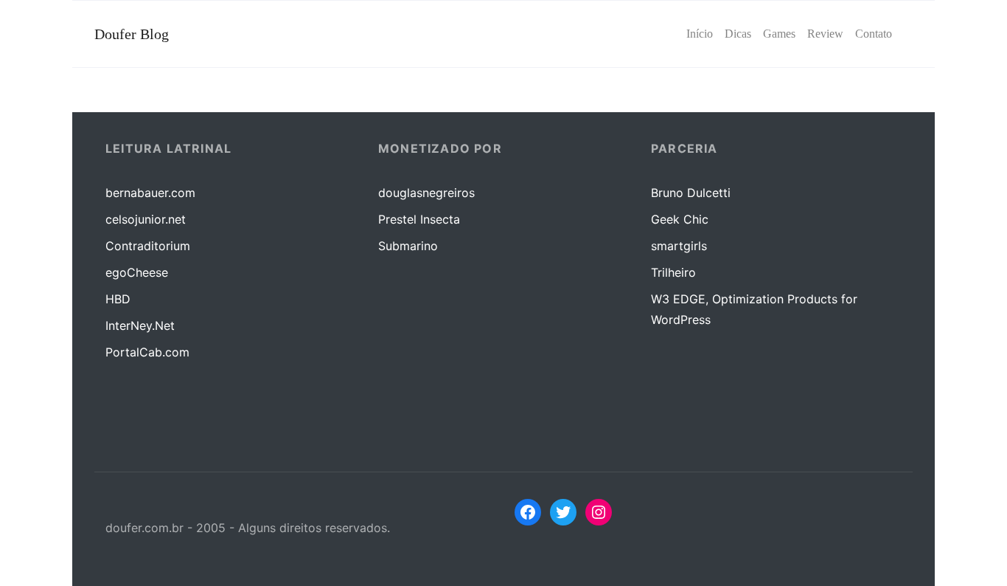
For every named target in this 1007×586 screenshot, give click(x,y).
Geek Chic (679, 219)
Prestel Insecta (419, 219)
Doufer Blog (131, 34)
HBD (117, 299)
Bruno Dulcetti (691, 192)
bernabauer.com (150, 192)
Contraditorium (147, 245)
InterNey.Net (140, 325)
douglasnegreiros (426, 192)
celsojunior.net (145, 219)
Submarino (408, 245)
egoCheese (136, 272)
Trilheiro (673, 272)
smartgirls (679, 245)
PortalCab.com (147, 352)
